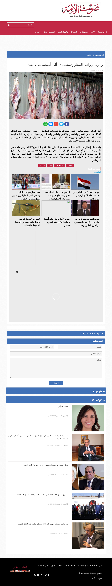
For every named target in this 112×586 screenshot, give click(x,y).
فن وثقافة (83, 32)
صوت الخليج (56, 565)
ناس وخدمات (43, 565)
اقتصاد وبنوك (49, 32)
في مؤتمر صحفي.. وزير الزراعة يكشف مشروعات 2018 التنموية (42, 524)
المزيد (37, 32)
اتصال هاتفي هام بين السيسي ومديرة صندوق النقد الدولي (45, 465)
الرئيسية (101, 32)
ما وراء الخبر (62, 32)
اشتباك (74, 32)
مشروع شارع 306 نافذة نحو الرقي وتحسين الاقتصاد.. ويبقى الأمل (42, 494)
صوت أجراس (63, 406)
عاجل (93, 32)
